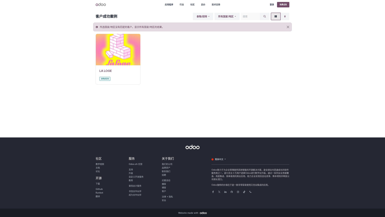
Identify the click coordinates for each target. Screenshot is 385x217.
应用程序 (169, 4)
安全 (164, 200)
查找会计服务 (135, 185)
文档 (98, 167)
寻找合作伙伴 (135, 191)
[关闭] (288, 27)
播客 (164, 184)
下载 (98, 183)
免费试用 (283, 4)
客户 (164, 191)
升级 (131, 173)
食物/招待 (202, 16)
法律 (164, 196)
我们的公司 (167, 164)
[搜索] (265, 16)
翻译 (98, 196)
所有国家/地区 (226, 16)
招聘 (164, 175)
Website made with (188, 213)
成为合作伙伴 (135, 194)
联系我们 (166, 171)
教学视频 (100, 164)
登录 (272, 4)
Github (99, 189)
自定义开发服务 (136, 176)
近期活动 (166, 180)
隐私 (171, 196)
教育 (131, 180)
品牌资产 (166, 167)
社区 (192, 4)
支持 (131, 169)
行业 (182, 4)
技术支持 (216, 4)
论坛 (98, 171)
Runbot (99, 192)
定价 (203, 4)
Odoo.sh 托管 (135, 164)
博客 (164, 187)
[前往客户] (118, 49)
